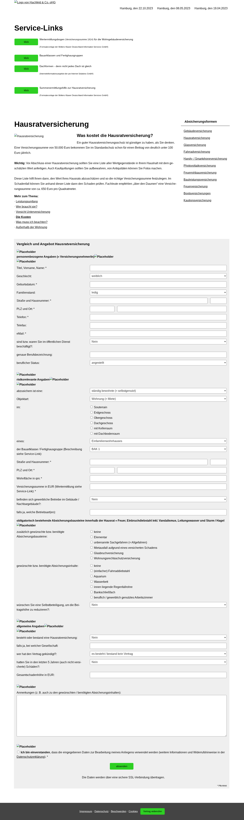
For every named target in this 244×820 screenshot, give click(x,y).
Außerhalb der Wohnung (31, 227)
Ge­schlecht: (24, 276)
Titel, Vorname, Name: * (31, 267)
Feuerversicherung (196, 186)
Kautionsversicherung (197, 200)
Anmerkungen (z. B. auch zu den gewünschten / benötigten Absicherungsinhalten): (69, 692)
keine (97, 531)
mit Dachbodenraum (106, 433)
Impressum (85, 811)
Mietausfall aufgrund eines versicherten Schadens (125, 547)
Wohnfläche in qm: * (29, 478)
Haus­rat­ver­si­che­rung (197, 137)
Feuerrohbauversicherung (200, 172)
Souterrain (100, 407)
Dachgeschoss (103, 423)
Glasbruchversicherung (108, 553)
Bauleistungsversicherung (200, 179)
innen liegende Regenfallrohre (113, 586)
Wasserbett (100, 581)
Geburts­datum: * (27, 284)
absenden (121, 766)
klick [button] (26, 41)
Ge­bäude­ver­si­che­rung (198, 130)
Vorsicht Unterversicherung (33, 211)
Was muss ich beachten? (32, 222)
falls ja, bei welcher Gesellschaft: (37, 645)
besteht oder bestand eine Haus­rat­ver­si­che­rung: (47, 637)
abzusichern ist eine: (30, 390)
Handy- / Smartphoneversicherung (205, 158)
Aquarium (99, 576)
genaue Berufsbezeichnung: (34, 354)
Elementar (100, 537)
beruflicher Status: (28, 362)
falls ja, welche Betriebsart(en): (36, 512)
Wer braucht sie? (26, 206)
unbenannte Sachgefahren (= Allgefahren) (120, 542)
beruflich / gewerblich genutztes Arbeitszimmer (123, 597)
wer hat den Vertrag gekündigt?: (37, 653)
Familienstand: (26, 292)
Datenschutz (101, 811)
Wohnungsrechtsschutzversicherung (116, 558)
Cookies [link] (133, 811)
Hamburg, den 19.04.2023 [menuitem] (211, 8)
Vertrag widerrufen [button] (152, 811)
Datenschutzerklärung (30, 756)
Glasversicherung (195, 144)
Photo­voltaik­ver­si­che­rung (200, 165)
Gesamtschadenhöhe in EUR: (35, 674)
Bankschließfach (104, 592)
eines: (20, 441)
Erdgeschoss (102, 412)
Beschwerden (118, 811)
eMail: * (21, 333)
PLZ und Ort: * (25, 308)
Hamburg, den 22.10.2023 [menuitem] (136, 8)
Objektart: (23, 399)
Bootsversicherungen (197, 193)
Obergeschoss (102, 417)
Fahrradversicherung (197, 151)
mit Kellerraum (102, 428)
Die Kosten (23, 216)
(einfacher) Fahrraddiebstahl (111, 571)
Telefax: (21, 325)
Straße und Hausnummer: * (34, 300)
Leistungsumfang (27, 201)
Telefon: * (22, 317)
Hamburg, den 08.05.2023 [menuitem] (173, 8)
